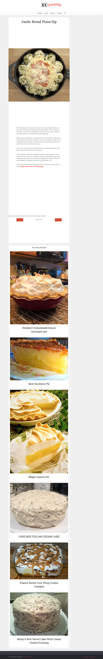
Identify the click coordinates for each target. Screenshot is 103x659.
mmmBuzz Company (26, 656)
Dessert (59, 13)
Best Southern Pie (39, 383)
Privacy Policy (86, 657)
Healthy (52, 13)
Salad (46, 13)
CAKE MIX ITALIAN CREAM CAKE (39, 536)
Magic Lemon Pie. (39, 477)
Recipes (40, 13)
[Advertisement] (39, 35)
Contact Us (92, 657)
